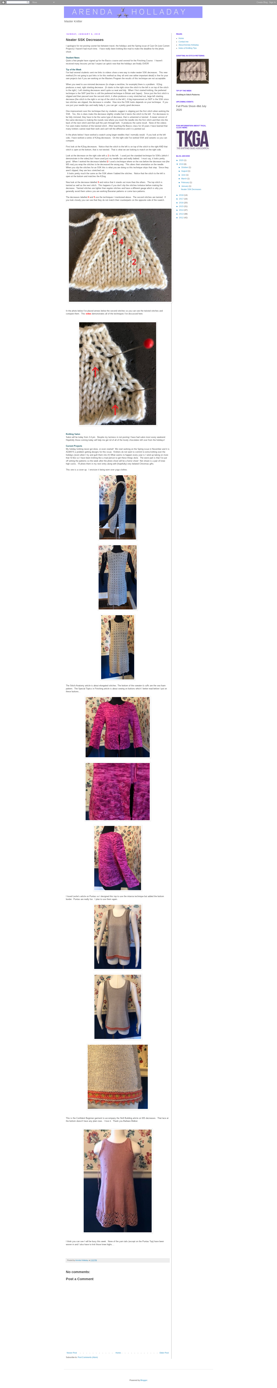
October (185, 167)
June (183, 175)
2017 (181, 199)
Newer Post (72, 1353)
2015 (181, 206)
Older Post (164, 1353)
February (185, 182)
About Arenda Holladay (189, 45)
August (184, 171)
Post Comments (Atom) (88, 1357)
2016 (181, 203)
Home (118, 1353)
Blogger (143, 1380)
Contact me (184, 42)
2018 (181, 195)
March (184, 179)
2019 (181, 164)
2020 (181, 160)
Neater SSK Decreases (191, 189)
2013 (181, 214)
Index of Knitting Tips (188, 48)
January (185, 186)
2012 (181, 218)
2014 (181, 210)
